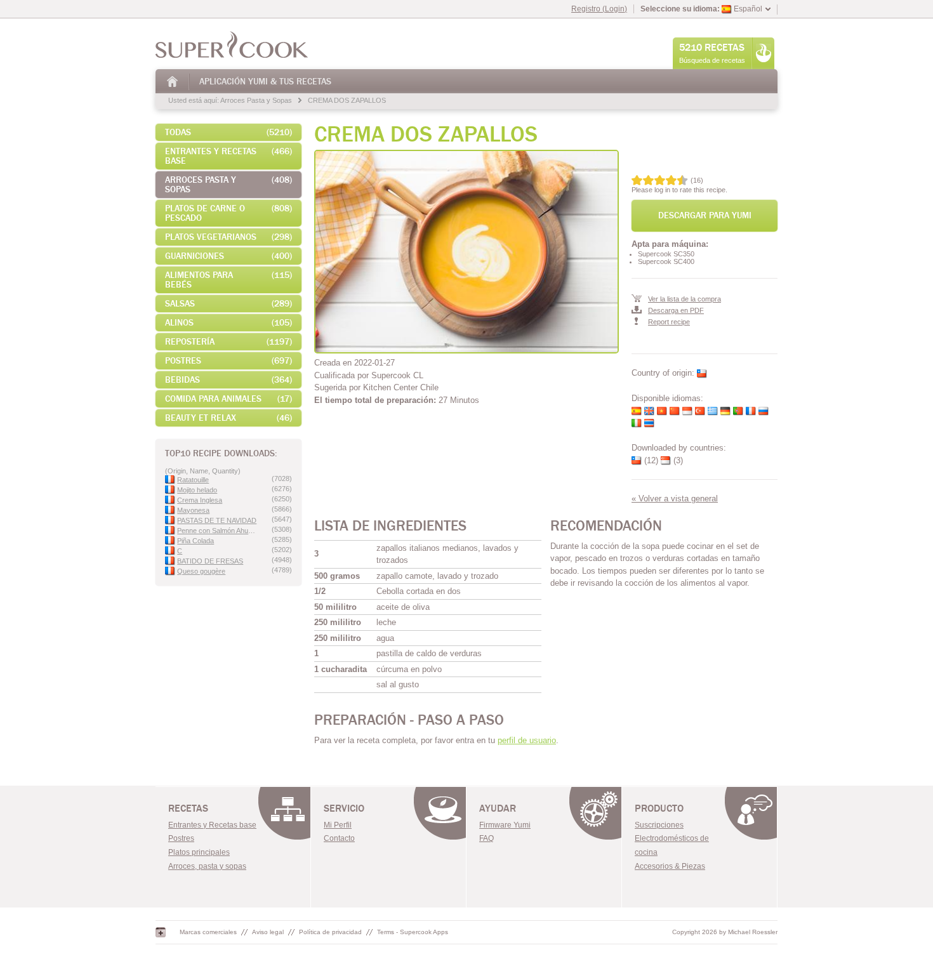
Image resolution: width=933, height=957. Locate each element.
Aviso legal (268, 931)
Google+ (161, 932)
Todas (228, 132)
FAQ (486, 838)
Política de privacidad (330, 931)
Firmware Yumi (505, 825)
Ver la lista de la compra (684, 299)
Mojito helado (197, 490)
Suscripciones (659, 825)
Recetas (188, 808)
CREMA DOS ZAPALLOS (347, 100)
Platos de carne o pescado (228, 213)
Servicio (344, 808)
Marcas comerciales (208, 931)
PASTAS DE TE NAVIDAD (216, 520)
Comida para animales (228, 399)
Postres (228, 361)
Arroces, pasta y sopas (207, 866)
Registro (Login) (599, 8)
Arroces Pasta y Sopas (256, 100)
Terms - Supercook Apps (412, 931)
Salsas (228, 303)
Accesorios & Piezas (670, 866)
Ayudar (497, 808)
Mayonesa (193, 510)
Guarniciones (228, 256)
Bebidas (228, 380)
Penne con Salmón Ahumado (218, 530)
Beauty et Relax (228, 418)
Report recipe (669, 322)
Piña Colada (195, 540)
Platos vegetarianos (228, 237)
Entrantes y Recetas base (228, 156)
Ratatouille (193, 480)
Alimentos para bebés (228, 279)
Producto (659, 808)
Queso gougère (201, 571)
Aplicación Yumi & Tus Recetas (265, 81)
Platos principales (199, 852)
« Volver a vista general (675, 498)
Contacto (339, 838)
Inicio (173, 81)
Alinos (228, 322)
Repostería (228, 341)
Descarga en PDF (676, 310)
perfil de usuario (527, 740)
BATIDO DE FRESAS (210, 561)
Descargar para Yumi (704, 215)
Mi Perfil (338, 825)
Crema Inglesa (199, 500)
